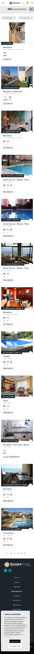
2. (11, 553)
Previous (3, 33)
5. (22, 553)
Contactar (17, 610)
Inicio (17, 582)
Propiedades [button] (16, 591)
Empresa (17, 587)
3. (15, 553)
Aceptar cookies (15, 641)
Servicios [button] (16, 601)
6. (25, 553)
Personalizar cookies (15, 646)
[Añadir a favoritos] (30, 43)
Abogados (17, 605)
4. (18, 553)
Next (31, 33)
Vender (17, 596)
